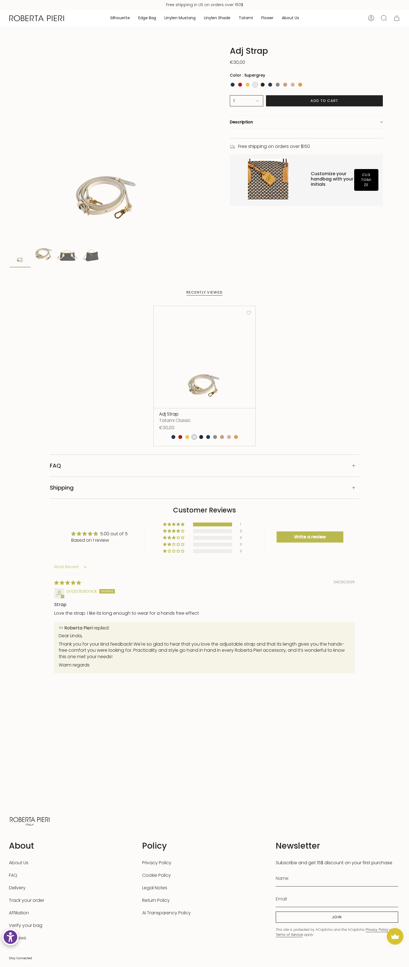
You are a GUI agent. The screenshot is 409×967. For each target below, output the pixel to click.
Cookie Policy (156, 875)
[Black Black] (262, 84)
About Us (18, 862)
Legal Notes (154, 888)
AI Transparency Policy (166, 913)
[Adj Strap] (204, 357)
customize (366, 179)
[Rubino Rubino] (240, 84)
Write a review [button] (310, 537)
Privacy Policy (156, 862)
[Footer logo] (30, 820)
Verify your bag (25, 925)
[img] (67, 583)
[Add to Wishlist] (248, 312)
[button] (120, 18)
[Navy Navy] (270, 84)
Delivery (17, 888)
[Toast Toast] (285, 84)
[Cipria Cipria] (292, 84)
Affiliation (19, 913)
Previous (9, 143)
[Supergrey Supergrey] (255, 84)
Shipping (62, 488)
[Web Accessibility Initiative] (10, 937)
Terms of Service (289, 934)
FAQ (55, 466)
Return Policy (156, 900)
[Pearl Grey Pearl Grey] (277, 84)
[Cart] (396, 18)
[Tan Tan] (300, 84)
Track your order (26, 900)
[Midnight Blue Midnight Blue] (232, 84)
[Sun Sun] (247, 84)
